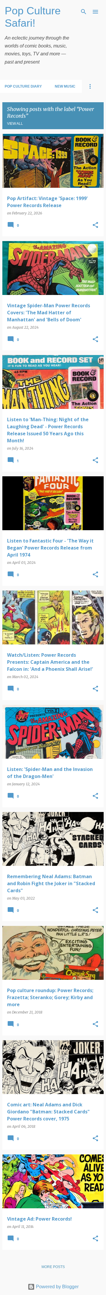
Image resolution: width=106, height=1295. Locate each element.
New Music (65, 86)
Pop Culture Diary (23, 86)
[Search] (83, 12)
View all (15, 124)
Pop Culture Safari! (33, 17)
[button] (95, 225)
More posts (53, 1267)
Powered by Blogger (57, 1286)
